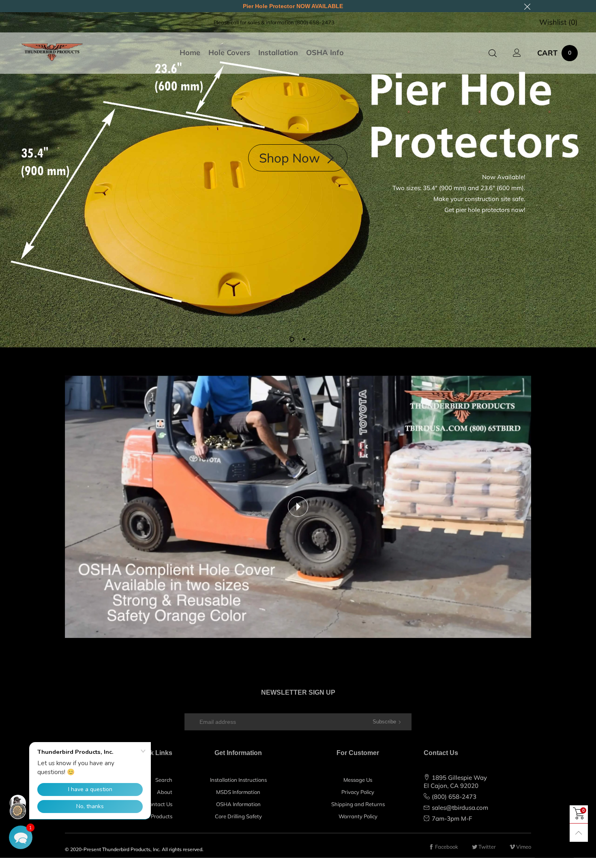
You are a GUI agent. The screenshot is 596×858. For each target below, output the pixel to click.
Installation (278, 53)
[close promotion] (527, 6)
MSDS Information (238, 792)
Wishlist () (558, 22)
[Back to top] (579, 833)
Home (190, 53)
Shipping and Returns (358, 804)
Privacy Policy (357, 792)
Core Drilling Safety (238, 816)
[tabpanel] (298, 179)
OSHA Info (325, 53)
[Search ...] (492, 53)
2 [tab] (304, 339)
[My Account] (517, 53)
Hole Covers (229, 53)
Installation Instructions (238, 780)
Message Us (357, 780)
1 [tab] (292, 339)
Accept (554, 845)
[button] (20, 837)
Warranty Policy (358, 816)
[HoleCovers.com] (52, 52)
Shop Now (291, 158)
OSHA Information (238, 804)
